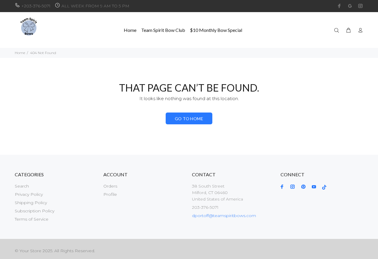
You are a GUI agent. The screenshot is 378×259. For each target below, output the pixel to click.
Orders (110, 186)
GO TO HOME (189, 118)
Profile (110, 194)
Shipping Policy (31, 202)
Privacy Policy (29, 194)
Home (20, 53)
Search (22, 186)
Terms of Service (31, 219)
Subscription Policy (34, 211)
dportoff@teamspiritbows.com (224, 215)
